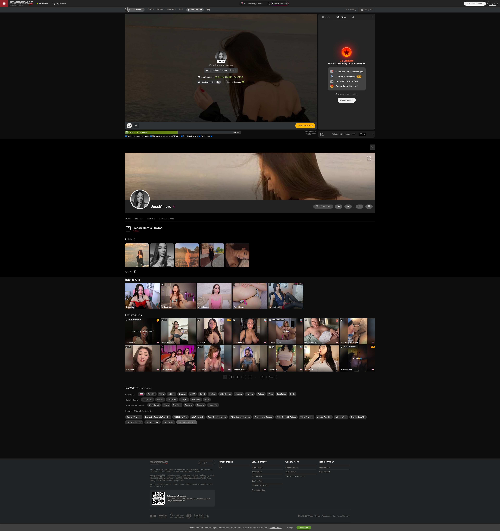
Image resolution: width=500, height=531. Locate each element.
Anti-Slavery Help (258, 490)
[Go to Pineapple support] (189, 516)
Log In (492, 4)
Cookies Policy (257, 481)
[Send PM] (369, 207)
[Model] (372, 147)
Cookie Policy (276, 528)
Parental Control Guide (260, 485)
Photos (171, 9)
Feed (181, 9)
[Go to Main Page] (21, 3)
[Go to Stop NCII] (201, 516)
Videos (160, 9)
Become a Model (291, 467)
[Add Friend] (359, 207)
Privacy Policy (257, 467)
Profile (151, 9)
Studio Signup (290, 472)
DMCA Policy (257, 476)
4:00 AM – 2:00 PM (229, 77)
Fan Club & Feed (166, 218)
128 (130, 271)
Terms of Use (257, 472)
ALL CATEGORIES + (187, 422)
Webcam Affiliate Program (295, 476)
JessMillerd (131, 388)
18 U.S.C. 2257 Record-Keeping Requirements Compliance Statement (324, 516)
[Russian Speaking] (141, 394)
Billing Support (324, 472)
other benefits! (351, 94)
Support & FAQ (324, 467)
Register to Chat (346, 100)
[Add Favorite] (129, 125)
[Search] (268, 3)
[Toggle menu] (4, 3)
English (204, 463)
